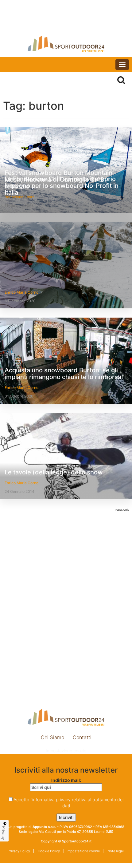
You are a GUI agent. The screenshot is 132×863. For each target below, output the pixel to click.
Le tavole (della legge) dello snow (54, 472)
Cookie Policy (48, 851)
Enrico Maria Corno (21, 292)
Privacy (4, 833)
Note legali (116, 851)
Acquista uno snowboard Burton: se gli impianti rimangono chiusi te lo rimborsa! (64, 373)
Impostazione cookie (66, 750)
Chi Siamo (52, 737)
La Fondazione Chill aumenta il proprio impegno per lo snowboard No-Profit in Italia (61, 185)
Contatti (82, 737)
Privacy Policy (19, 851)
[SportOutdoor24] (66, 44)
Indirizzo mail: (66, 780)
